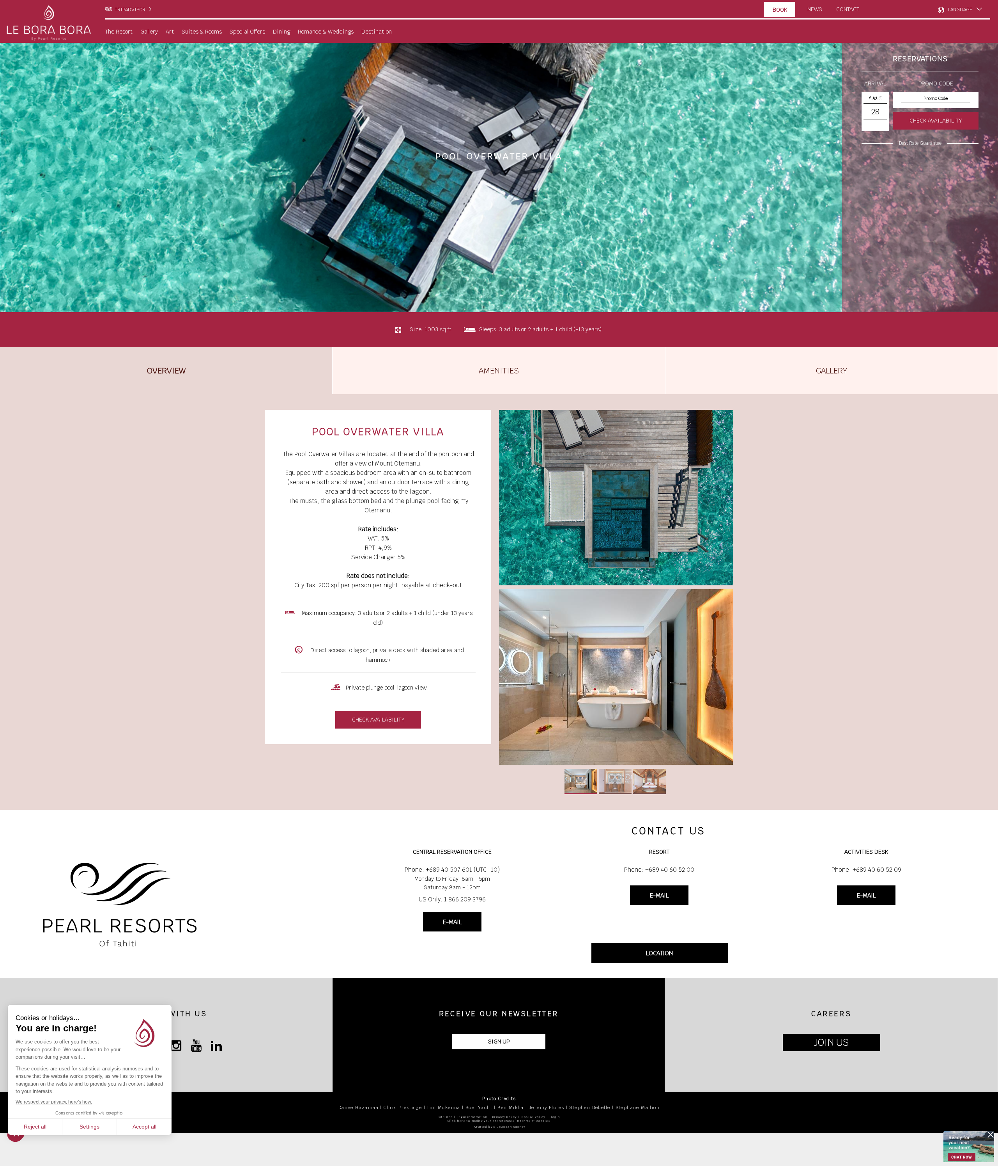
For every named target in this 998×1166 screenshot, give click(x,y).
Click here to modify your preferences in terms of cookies (499, 1121)
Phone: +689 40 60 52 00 (659, 869)
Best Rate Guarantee (920, 143)
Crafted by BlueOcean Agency (500, 1127)
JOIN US (831, 1042)
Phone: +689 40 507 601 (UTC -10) (452, 869)
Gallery (831, 371)
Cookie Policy (533, 1117)
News (814, 9)
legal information (472, 1117)
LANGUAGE (960, 10)
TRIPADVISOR (130, 10)
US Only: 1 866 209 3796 (452, 899)
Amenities (499, 371)
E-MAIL (452, 922)
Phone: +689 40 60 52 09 (866, 869)
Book (780, 9)
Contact (847, 9)
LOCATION (659, 953)
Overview (166, 371)
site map (445, 1117)
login (555, 1117)
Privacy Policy (504, 1117)
